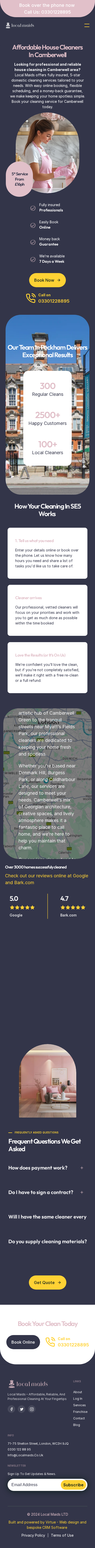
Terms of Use (62, 1535)
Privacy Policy (33, 1535)
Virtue (51, 1522)
